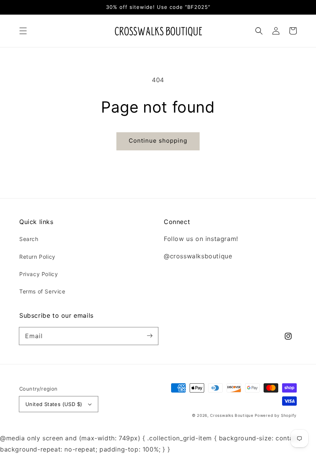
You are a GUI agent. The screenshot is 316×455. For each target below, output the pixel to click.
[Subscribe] (149, 335)
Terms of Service (42, 291)
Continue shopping (158, 140)
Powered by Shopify (276, 415)
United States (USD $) (53, 404)
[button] (23, 30)
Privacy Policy (38, 274)
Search (29, 239)
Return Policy (37, 256)
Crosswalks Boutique (231, 415)
